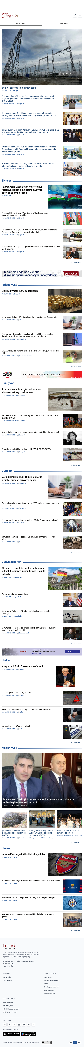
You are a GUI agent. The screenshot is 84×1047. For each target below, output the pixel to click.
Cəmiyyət (8, 383)
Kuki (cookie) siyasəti (10, 1012)
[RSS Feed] (33, 1025)
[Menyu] (80, 15)
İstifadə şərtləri (8, 1002)
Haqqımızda (48, 977)
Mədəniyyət (9, 747)
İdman (6, 848)
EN (71, 1042)
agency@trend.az (8, 966)
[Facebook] (9, 1025)
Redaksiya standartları (51, 987)
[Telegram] (24, 1025)
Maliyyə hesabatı (49, 993)
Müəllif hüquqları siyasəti (11, 1009)
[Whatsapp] (5, 1025)
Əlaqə (46, 984)
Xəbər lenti (63, 23)
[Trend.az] (10, 15)
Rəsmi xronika (7, 980)
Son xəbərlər (7, 977)
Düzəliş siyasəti (49, 990)
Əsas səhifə (21, 23)
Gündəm (7, 470)
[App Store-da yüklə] (11, 1034)
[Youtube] (19, 1025)
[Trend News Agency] (9, 946)
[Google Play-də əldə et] (28, 1034)
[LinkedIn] (29, 1025)
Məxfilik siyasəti (8, 1006)
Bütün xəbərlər (76, 262)
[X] (14, 1025)
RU (79, 1042)
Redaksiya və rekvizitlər (51, 980)
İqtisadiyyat (9, 284)
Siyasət (6, 180)
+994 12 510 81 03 (8, 963)
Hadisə (6, 660)
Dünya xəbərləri (12, 561)
